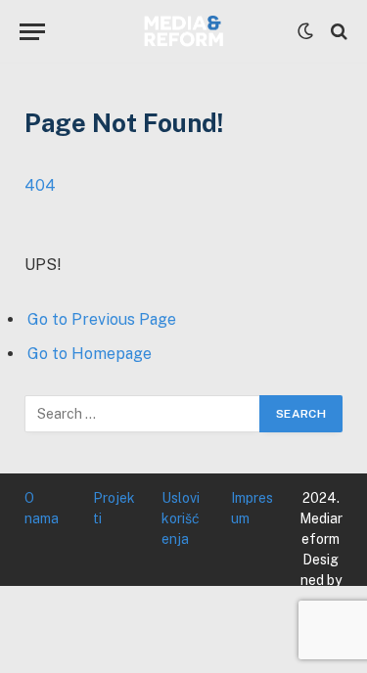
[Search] (337, 32)
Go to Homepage (89, 353)
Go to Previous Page (101, 319)
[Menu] (32, 32)
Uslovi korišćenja (180, 518)
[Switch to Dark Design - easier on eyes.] (305, 31)
